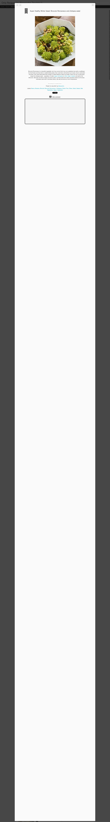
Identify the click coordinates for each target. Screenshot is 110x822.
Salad (74, 88)
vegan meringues (58, 76)
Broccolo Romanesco (50, 88)
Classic (2, 6)
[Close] (92, 5)
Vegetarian (60, 90)
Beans (33, 88)
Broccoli (42, 88)
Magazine (13, 6)
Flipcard (8, 6)
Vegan (55, 90)
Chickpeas (59, 88)
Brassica (37, 88)
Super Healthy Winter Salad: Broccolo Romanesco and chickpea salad (55, 11)
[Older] (20, 5)
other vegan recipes (70, 76)
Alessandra (61, 86)
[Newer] (17, 5)
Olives (70, 88)
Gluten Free (65, 88)
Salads (78, 88)
